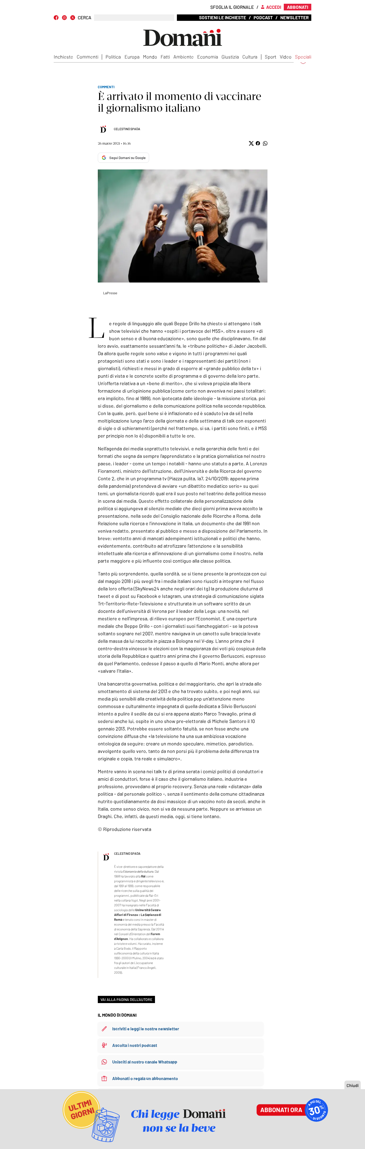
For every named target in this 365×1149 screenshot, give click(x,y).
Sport (270, 57)
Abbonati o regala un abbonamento (145, 1078)
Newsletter (294, 17)
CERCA (84, 17)
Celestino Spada (127, 129)
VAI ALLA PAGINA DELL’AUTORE (126, 999)
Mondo (150, 57)
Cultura (249, 57)
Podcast (263, 17)
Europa (132, 57)
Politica (113, 57)
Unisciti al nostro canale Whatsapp (144, 1061)
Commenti (87, 57)
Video (286, 57)
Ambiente (183, 57)
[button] (250, 143)
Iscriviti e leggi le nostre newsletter (145, 1028)
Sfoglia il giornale (232, 7)
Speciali (303, 57)
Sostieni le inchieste (222, 17)
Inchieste (63, 57)
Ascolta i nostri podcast (134, 1045)
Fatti (165, 57)
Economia (207, 57)
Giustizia (230, 57)
